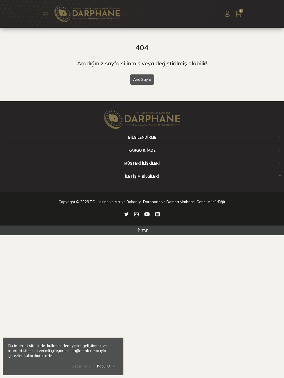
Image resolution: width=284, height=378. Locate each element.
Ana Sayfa (142, 79)
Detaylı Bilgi (82, 366)
